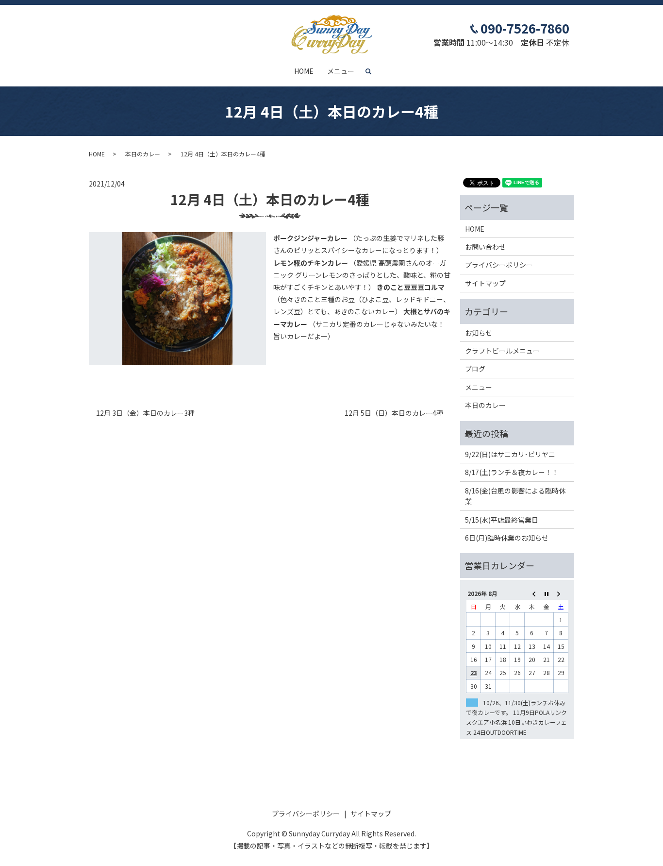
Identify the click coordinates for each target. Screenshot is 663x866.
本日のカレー (142, 154)
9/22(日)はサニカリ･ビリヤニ (510, 454)
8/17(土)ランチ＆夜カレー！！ (512, 472)
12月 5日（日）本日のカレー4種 (394, 413)
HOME (304, 71)
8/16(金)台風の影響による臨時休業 (515, 496)
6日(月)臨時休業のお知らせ (506, 538)
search (372, 71)
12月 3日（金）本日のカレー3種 (145, 413)
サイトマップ (485, 283)
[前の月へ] (532, 593)
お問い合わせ (485, 247)
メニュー (340, 71)
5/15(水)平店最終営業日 (501, 520)
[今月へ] (546, 593)
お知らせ (478, 333)
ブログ (475, 369)
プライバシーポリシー (499, 265)
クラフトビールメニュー (502, 351)
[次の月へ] (561, 593)
